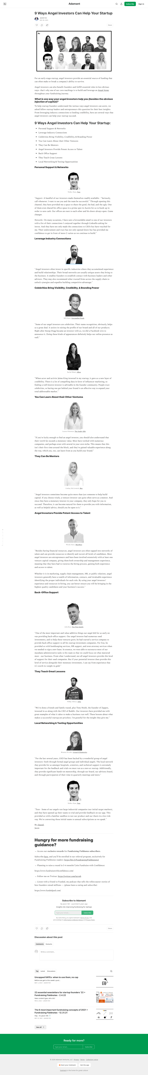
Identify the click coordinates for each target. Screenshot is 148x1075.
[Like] (37, 25)
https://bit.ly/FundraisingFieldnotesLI (81, 859)
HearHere (79, 545)
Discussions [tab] (51, 971)
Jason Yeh (43, 18)
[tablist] (44, 944)
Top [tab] (37, 971)
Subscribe (130, 4)
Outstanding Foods (77, 318)
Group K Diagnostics (80, 752)
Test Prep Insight (77, 627)
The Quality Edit (80, 431)
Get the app (84, 1065)
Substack (63, 1070)
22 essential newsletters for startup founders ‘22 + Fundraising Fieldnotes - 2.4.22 (60, 994)
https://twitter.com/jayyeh (69, 876)
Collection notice (92, 1060)
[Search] (116, 4)
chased (40, 824)
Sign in (141, 4)
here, (46, 856)
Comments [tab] (40, 944)
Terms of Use (84, 918)
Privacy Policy (90, 920)
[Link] (31, 100)
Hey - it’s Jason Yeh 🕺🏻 (43, 1016)
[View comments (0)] (42, 25)
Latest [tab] (43, 971)
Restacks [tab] (49, 944)
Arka (79, 701)
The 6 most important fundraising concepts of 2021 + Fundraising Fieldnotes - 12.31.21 (61, 1011)
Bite (81, 488)
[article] (74, 981)
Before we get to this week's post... (47, 980)
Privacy (76, 1060)
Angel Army (103, 90)
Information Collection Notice (73, 920)
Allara (79, 372)
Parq (78, 192)
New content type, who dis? (45, 998)
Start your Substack (68, 1065)
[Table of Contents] (2, 537)
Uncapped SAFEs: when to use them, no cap (56, 977)
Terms (82, 1060)
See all (39, 1027)
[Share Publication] (121, 4)
